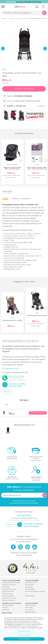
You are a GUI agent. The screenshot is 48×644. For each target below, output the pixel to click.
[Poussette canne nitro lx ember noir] (8, 430)
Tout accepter (24, 639)
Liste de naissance (30, 605)
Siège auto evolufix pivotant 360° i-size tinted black (12, 168)
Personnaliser (24, 631)
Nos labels (5, 607)
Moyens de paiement (8, 596)
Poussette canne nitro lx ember (37, 315)
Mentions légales (30, 589)
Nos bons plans (29, 585)
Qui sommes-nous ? (31, 582)
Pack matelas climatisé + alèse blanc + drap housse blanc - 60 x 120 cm (37, 169)
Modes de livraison (7, 593)
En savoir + (41, 106)
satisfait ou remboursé (12, 478)
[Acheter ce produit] (20, 160)
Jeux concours (29, 610)
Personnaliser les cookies (9, 589)
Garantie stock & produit (9, 598)
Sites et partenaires (7, 605)
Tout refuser (24, 635)
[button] (3, 48)
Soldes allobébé (29, 596)
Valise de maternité (30, 612)
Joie (4, 70)
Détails (4, 76)
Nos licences (5, 610)
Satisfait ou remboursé (8, 600)
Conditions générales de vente (11, 582)
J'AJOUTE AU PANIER (37, 413)
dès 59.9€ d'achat (12, 457)
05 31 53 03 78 (36, 480)
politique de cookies (36, 628)
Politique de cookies (8, 591)
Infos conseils (29, 607)
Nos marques (29, 587)
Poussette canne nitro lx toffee (12, 320)
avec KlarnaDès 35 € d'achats (35, 458)
